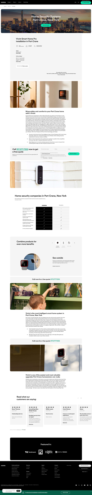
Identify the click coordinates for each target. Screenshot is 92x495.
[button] (35, 424)
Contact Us (43, 468)
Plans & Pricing (26, 2)
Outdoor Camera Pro (15, 471)
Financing (27, 468)
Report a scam (84, 471)
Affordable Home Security (16, 474)
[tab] (57, 242)
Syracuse (63, 73)
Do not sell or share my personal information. (6, 485)
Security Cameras (14, 468)
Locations (5, 6)
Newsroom (56, 471)
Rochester (57, 73)
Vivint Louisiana (28, 473)
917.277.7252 (18, 53)
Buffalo (53, 73)
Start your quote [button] (46, 25)
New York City (49, 73)
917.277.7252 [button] (18, 61)
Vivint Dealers (28, 474)
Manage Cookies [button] (9, 491)
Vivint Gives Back (57, 474)
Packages (9, 2)
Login (75, 2)
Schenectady (62, 74)
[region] (11, 491)
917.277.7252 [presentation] (86, 2)
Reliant (27, 476)
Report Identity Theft (84, 468)
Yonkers (60, 73)
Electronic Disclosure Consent (46, 153)
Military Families (44, 471)
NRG (27, 477)
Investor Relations (57, 477)
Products (14, 2)
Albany (67, 73)
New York (9, 6)
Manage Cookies (44, 474)
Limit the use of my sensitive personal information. (18, 485)
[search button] (78, 2)
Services (19, 2)
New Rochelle (70, 73)
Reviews (56, 468)
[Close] (4, 491)
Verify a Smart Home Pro (84, 465)
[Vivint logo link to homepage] (3, 2)
